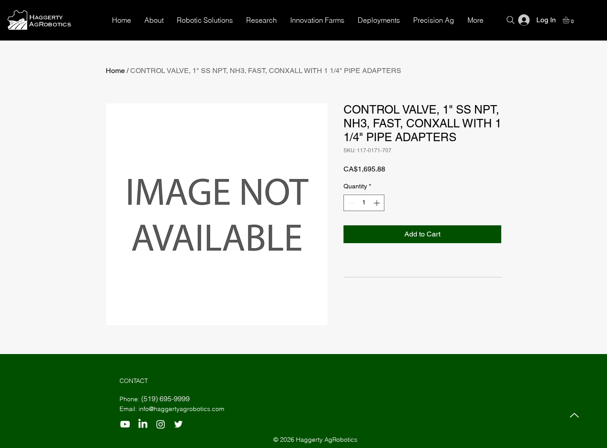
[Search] (510, 20)
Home (115, 70)
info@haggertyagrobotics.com (181, 409)
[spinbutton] (364, 203)
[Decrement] (350, 203)
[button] (570, 20)
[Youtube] (125, 424)
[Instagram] (160, 424)
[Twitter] (178, 424)
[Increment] (377, 203)
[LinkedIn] (142, 424)
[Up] (574, 415)
